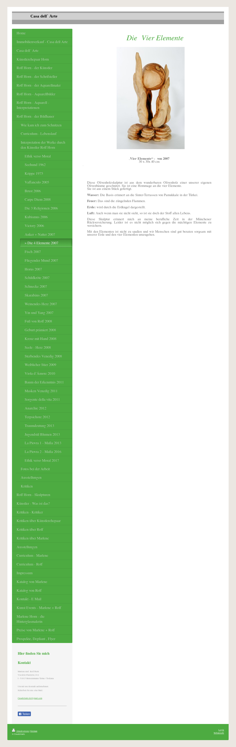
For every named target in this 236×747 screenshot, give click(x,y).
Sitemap (33, 731)
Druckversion (22, 731)
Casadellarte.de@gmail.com (30, 698)
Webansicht (219, 732)
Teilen (26, 714)
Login (221, 729)
